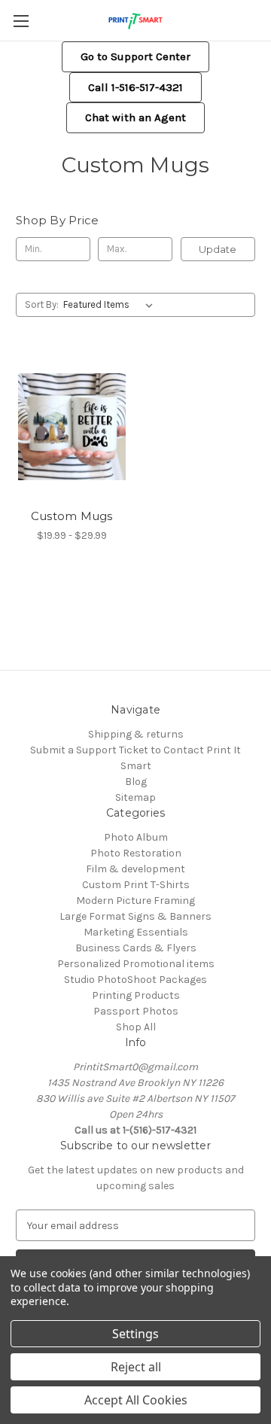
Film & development (135, 869)
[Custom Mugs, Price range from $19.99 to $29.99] (72, 426)
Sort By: (42, 304)
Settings (135, 1333)
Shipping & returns (136, 734)
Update (217, 249)
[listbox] (111, 305)
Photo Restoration (135, 853)
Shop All (136, 1027)
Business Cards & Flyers (135, 948)
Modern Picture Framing (135, 900)
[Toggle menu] (20, 20)
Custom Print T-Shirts (136, 884)
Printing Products (136, 995)
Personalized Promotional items (136, 963)
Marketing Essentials (136, 932)
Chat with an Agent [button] (135, 117)
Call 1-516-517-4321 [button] (135, 87)
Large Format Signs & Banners (135, 916)
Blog (136, 781)
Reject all (136, 1367)
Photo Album (136, 837)
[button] (135, 56)
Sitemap (135, 797)
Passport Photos (135, 1011)
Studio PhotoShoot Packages (135, 979)
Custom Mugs (72, 516)
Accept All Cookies (135, 1400)
